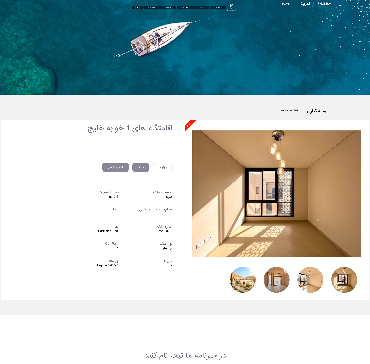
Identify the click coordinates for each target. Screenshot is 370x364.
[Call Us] (141, 7)
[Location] (137, 7)
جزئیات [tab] (162, 167)
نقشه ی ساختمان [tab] (115, 167)
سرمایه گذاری (316, 111)
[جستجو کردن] (133, 7)
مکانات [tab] (141, 167)
